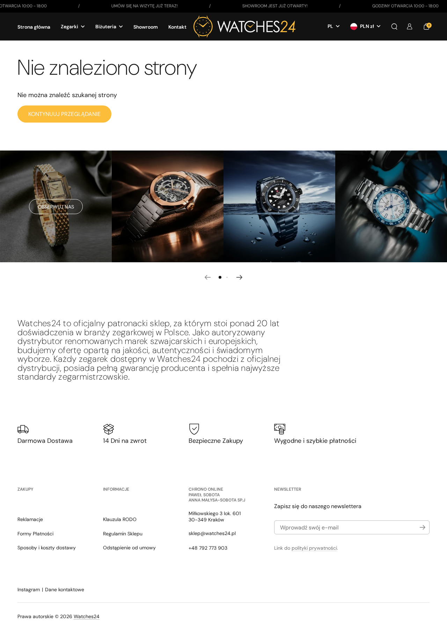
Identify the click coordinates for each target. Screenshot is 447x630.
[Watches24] (244, 26)
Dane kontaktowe (64, 589)
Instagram (28, 589)
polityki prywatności (314, 548)
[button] (394, 26)
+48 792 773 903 (208, 548)
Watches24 (87, 616)
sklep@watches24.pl (212, 533)
